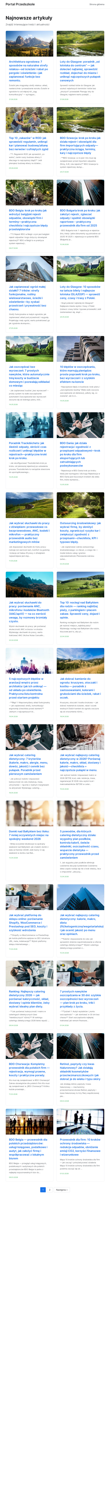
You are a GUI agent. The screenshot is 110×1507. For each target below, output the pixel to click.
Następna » (62, 1189)
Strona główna (96, 4)
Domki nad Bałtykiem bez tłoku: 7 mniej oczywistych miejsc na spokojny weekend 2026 (29, 835)
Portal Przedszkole (20, 4)
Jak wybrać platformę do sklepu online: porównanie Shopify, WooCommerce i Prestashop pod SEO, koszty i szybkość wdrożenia (28, 923)
